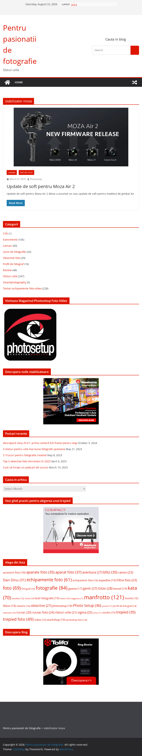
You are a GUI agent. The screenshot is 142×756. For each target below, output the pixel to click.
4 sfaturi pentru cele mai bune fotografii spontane (34, 449)
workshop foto (76, 619)
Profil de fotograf (13, 264)
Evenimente (10, 239)
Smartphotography (14, 282)
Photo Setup (87, 605)
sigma (85, 612)
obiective (41, 605)
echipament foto (85, 580)
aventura (92, 572)
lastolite (17, 598)
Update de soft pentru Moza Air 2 (41, 186)
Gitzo (105, 588)
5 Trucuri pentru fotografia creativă (25, 455)
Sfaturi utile (26, 172)
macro (65, 598)
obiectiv (23, 606)
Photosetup (36, 179)
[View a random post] (134, 82)
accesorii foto (14, 572)
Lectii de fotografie (14, 252)
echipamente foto (49, 579)
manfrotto (104, 597)
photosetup (62, 606)
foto (12, 588)
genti (90, 588)
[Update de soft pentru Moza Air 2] (71, 137)
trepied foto (18, 619)
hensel (120, 588)
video (40, 619)
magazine (76, 598)
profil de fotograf (124, 606)
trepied (126, 612)
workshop (56, 619)
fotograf (28, 588)
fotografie (51, 587)
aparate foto (40, 572)
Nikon (9, 606)
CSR (5, 233)
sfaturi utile (66, 612)
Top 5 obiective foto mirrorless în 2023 (26, 461)
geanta (75, 588)
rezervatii (9, 612)
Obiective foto (11, 258)
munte (131, 598)
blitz (110, 572)
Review (7, 270)
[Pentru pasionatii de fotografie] (7, 82)
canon (125, 572)
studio (108, 612)
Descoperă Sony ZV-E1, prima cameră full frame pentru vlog (40, 443)
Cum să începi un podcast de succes (25, 467)
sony (97, 612)
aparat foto (68, 572)
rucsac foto (43, 612)
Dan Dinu (14, 580)
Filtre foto (127, 580)
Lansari (11, 172)
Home (19, 82)
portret (107, 606)
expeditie (107, 580)
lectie (29, 598)
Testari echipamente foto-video (22, 288)
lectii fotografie (47, 598)
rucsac (23, 612)
